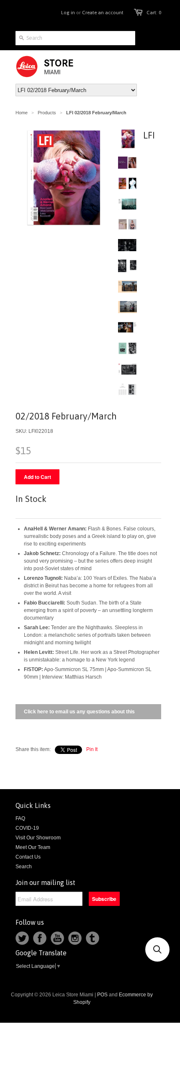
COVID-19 (27, 828)
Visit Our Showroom (38, 838)
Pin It (92, 749)
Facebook (39, 938)
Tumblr (92, 938)
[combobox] (75, 38)
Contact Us (28, 857)
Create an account (102, 12)
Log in (68, 12)
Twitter (22, 938)
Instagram (75, 938)
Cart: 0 (154, 12)
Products (47, 112)
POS (102, 995)
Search (23, 866)
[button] (157, 949)
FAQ (20, 818)
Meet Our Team (32, 847)
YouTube (57, 938)
